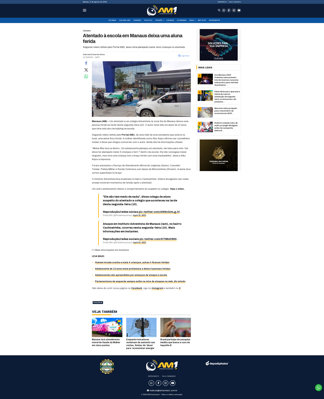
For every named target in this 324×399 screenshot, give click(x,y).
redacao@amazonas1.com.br (163, 390)
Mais (191, 20)
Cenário (137, 20)
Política (148, 20)
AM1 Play (202, 20)
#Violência (97, 302)
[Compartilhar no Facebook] (86, 64)
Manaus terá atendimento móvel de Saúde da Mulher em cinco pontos (106, 342)
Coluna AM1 (124, 20)
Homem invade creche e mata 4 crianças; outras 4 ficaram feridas (132, 262)
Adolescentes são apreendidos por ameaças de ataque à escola (131, 275)
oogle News (185, 56)
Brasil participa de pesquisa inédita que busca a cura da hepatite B (175, 342)
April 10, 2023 (139, 215)
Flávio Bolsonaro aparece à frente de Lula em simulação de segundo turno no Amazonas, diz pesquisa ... (227, 96)
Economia (181, 20)
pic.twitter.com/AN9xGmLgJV (159, 211)
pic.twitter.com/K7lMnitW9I (158, 239)
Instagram (157, 288)
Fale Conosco (235, 2)
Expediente (222, 2)
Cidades (170, 20)
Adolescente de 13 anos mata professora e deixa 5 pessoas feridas (132, 268)
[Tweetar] (86, 70)
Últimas (112, 20)
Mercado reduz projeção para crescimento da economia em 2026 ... (225, 110)
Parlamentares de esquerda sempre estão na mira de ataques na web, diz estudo (140, 281)
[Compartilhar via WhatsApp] (86, 77)
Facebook (136, 288)
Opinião (158, 20)
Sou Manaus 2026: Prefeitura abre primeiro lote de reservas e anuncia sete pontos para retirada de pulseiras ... (226, 80)
